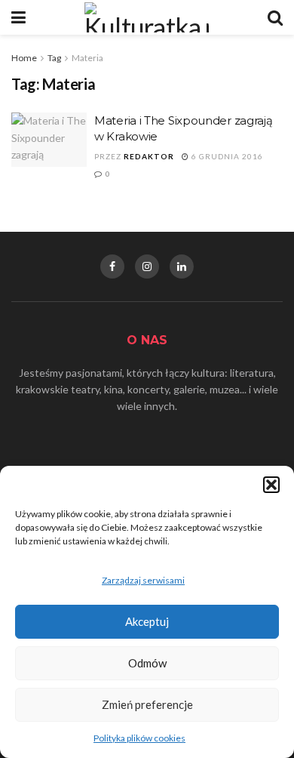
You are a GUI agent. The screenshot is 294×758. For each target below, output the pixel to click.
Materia (87, 57)
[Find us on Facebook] (112, 266)
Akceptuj (147, 621)
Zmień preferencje (147, 704)
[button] (271, 484)
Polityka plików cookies (139, 738)
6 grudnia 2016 (226, 156)
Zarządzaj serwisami (143, 580)
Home (24, 57)
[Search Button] (275, 17)
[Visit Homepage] (147, 17)
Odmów (147, 663)
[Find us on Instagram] (147, 266)
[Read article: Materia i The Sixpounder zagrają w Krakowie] (49, 139)
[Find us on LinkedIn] (182, 266)
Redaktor (149, 156)
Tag (54, 57)
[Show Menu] (18, 17)
